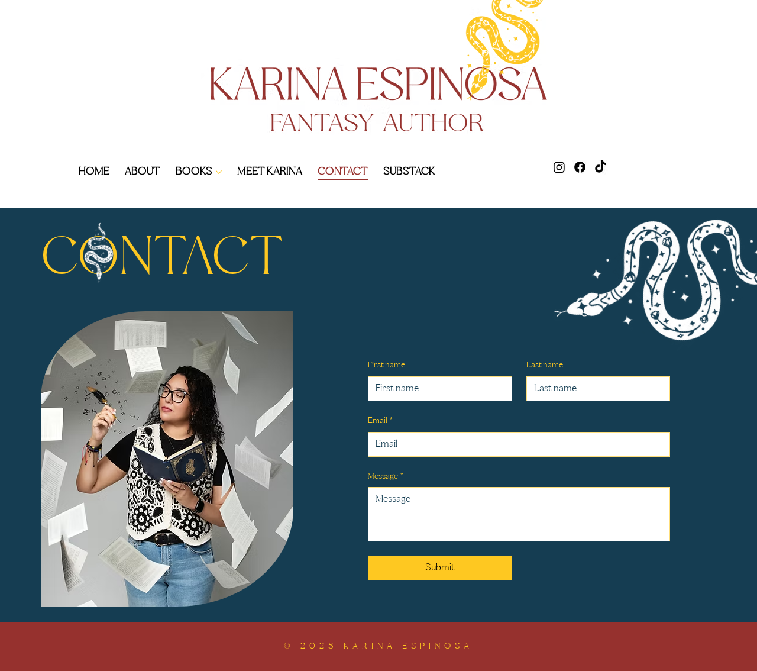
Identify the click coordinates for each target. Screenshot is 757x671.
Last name (544, 365)
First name (386, 365)
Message (385, 476)
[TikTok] (600, 167)
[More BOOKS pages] (219, 172)
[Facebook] (579, 167)
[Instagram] (559, 167)
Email (380, 421)
